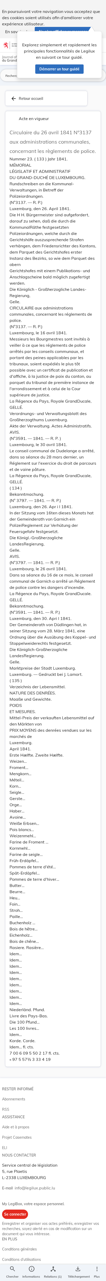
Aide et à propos (15, 1127)
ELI (4, 1147)
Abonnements (13, 1099)
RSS (5, 1109)
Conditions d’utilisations (21, 1259)
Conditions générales (19, 1249)
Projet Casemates (17, 1137)
